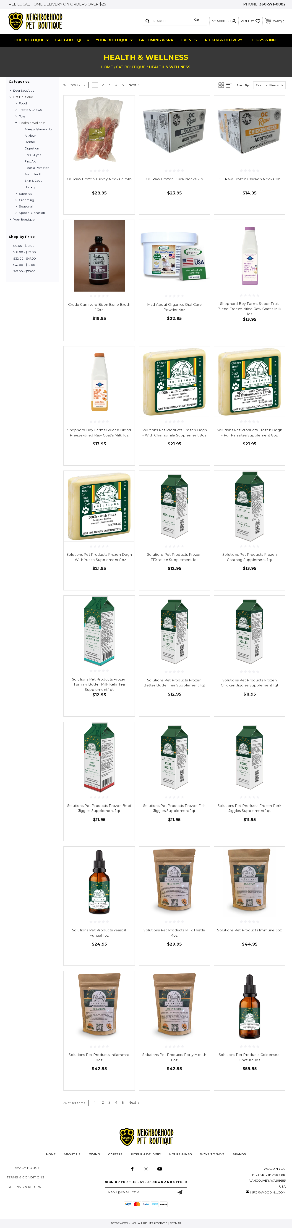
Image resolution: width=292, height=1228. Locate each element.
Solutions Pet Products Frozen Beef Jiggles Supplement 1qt (99, 808)
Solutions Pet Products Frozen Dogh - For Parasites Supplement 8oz (249, 432)
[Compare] (125, 126)
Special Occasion (32, 213)
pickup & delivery (146, 1154)
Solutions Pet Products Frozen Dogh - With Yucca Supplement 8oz (99, 557)
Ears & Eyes (33, 155)
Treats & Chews (30, 110)
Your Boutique (112, 40)
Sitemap (175, 1223)
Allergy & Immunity (38, 129)
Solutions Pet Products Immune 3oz (249, 930)
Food (23, 103)
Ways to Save (212, 1154)
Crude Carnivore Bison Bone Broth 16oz (99, 307)
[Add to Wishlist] (125, 115)
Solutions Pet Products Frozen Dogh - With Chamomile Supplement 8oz (174, 432)
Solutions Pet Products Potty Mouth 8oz (174, 1057)
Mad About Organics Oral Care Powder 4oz (174, 307)
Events (189, 40)
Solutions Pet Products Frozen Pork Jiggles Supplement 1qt (250, 808)
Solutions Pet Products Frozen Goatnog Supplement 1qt (249, 557)
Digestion (32, 148)
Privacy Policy (25, 1168)
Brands (239, 1154)
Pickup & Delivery (223, 40)
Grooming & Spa (156, 40)
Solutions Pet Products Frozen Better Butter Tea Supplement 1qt (174, 683)
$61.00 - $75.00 (24, 271)
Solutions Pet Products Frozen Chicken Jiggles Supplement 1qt (250, 683)
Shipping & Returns (26, 1187)
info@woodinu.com (268, 1192)
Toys (22, 116)
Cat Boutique (70, 40)
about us (72, 1154)
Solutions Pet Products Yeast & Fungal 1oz (99, 933)
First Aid (30, 161)
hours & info (180, 1154)
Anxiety (30, 135)
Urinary (30, 187)
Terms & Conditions (25, 1177)
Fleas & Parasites (37, 168)
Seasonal (26, 206)
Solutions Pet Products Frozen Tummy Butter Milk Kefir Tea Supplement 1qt (99, 684)
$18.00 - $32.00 (24, 252)
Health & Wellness (32, 123)
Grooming (26, 200)
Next (132, 85)
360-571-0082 (272, 4)
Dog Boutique (29, 40)
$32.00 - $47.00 (24, 258)
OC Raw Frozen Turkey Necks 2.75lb (99, 179)
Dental (30, 142)
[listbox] (269, 85)
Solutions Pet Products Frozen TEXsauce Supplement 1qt (174, 557)
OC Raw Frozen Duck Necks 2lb (174, 179)
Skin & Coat (33, 180)
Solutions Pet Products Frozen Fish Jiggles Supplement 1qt (174, 808)
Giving (94, 1154)
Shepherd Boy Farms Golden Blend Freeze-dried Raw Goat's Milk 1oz (99, 432)
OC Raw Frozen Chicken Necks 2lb (250, 179)
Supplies (25, 193)
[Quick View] (125, 104)
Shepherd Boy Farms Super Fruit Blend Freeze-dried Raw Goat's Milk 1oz (250, 308)
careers (115, 1154)
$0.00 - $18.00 (23, 245)
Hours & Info (264, 40)
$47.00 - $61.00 (24, 265)
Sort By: (243, 85)
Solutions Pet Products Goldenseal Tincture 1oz (249, 1057)
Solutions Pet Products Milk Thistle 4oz (174, 933)
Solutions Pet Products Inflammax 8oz (99, 1057)
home (50, 1154)
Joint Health (33, 174)
